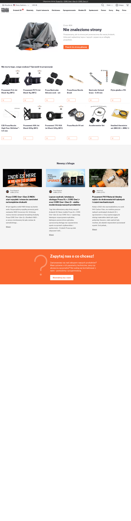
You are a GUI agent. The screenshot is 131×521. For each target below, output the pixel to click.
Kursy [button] (111, 10)
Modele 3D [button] (82, 10)
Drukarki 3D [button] (18, 10)
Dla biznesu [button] (56, 10)
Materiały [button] (30, 10)
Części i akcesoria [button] (42, 10)
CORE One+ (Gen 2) (70, 1)
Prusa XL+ (59, 1)
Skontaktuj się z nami (62, 277)
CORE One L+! (83, 1)
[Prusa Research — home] (5, 10)
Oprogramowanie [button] (69, 10)
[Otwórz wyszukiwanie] (103, 5)
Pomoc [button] (103, 10)
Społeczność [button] (93, 10)
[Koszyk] (128, 5)
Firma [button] (124, 10)
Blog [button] (117, 10)
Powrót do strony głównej (76, 47)
